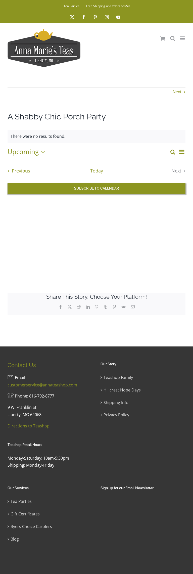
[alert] (96, 136)
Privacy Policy (116, 415)
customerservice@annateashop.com (42, 385)
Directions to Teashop (29, 426)
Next (177, 92)
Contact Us (22, 365)
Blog (15, 539)
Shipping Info (116, 402)
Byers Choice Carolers (31, 526)
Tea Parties (21, 501)
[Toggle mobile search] (172, 38)
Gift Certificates (25, 514)
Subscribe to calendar (96, 188)
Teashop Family (118, 377)
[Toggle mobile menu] (182, 38)
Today (96, 171)
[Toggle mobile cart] (162, 38)
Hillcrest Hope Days (122, 390)
